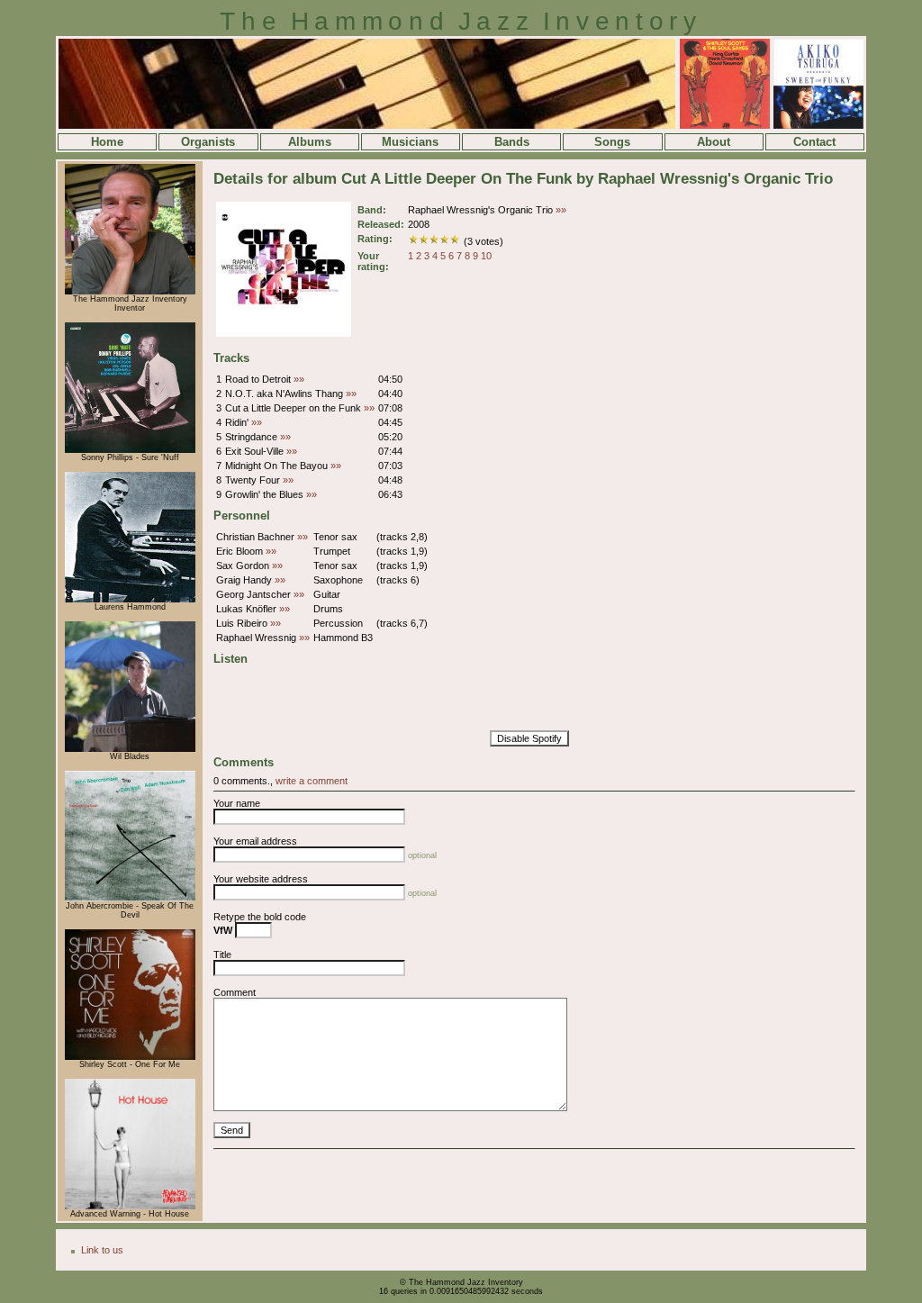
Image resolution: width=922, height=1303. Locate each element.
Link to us (102, 1249)
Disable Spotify (529, 738)
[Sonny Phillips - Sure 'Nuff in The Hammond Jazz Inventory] (130, 450)
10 (486, 255)
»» (561, 209)
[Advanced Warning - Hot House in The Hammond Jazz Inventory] (130, 1206)
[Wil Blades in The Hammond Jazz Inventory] (130, 749)
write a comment (312, 780)
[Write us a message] (130, 291)
